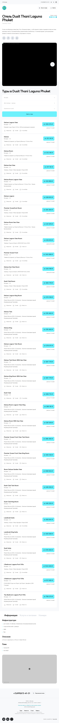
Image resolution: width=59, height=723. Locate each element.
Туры (21, 710)
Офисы (37, 710)
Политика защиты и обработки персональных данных (29, 705)
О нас (32, 710)
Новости (26, 710)
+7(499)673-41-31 (45, 2)
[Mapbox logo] (6, 682)
